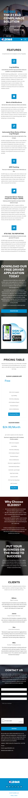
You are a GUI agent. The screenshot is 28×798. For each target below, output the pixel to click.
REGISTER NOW (14, 311)
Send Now (14, 728)
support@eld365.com (9, 748)
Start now (8, 36)
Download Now (14, 414)
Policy (12, 795)
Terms (15, 795)
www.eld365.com (9, 750)
